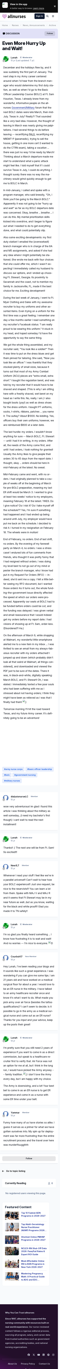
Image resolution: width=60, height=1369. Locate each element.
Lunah (14, 57)
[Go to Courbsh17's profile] (6, 958)
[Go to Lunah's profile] (6, 59)
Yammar (15, 1112)
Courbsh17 (16, 956)
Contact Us (44, 1364)
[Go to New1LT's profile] (6, 867)
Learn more (6, 6)
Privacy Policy (28, 1364)
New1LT (15, 865)
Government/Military (23, 107)
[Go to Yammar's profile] (6, 1114)
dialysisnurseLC (19, 796)
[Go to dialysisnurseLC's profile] (6, 798)
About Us (12, 1364)
